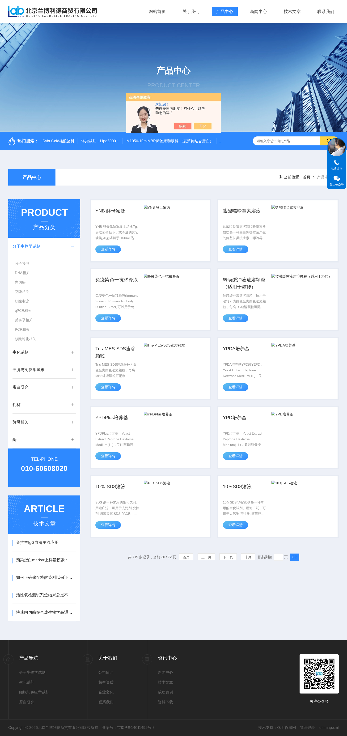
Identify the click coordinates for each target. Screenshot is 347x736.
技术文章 (292, 11)
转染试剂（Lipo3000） (100, 141)
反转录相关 (24, 320)
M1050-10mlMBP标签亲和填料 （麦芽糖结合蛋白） (170, 141)
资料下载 (165, 702)
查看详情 (108, 249)
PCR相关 (22, 329)
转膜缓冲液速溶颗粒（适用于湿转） (244, 283)
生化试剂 (21, 352)
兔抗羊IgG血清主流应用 (37, 542)
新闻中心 (258, 11)
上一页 (206, 557)
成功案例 (165, 692)
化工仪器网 (286, 728)
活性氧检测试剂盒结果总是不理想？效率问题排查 (46, 595)
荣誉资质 (106, 682)
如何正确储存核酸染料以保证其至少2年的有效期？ (46, 577)
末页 (248, 557)
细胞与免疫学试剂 (29, 370)
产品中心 (224, 11)
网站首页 (157, 11)
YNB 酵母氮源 (110, 210)
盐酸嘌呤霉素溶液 (242, 210)
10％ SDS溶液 (110, 486)
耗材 (17, 404)
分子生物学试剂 (27, 246)
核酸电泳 (22, 301)
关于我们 (190, 11)
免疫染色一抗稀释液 (116, 279)
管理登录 (307, 728)
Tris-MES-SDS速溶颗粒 (115, 352)
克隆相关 (22, 292)
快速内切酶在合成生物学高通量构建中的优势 (46, 612)
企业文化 (106, 692)
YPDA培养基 (236, 348)
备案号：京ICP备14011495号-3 (128, 728)
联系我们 (325, 11)
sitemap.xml (329, 728)
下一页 (228, 557)
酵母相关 (21, 422)
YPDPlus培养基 (111, 417)
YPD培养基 (234, 417)
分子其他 (22, 263)
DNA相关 (22, 273)
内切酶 (20, 282)
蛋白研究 (21, 387)
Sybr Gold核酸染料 (58, 141)
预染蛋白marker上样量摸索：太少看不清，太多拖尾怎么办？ (46, 560)
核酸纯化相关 (25, 339)
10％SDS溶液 (237, 486)
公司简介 (106, 672)
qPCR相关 (23, 311)
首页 (306, 177)
